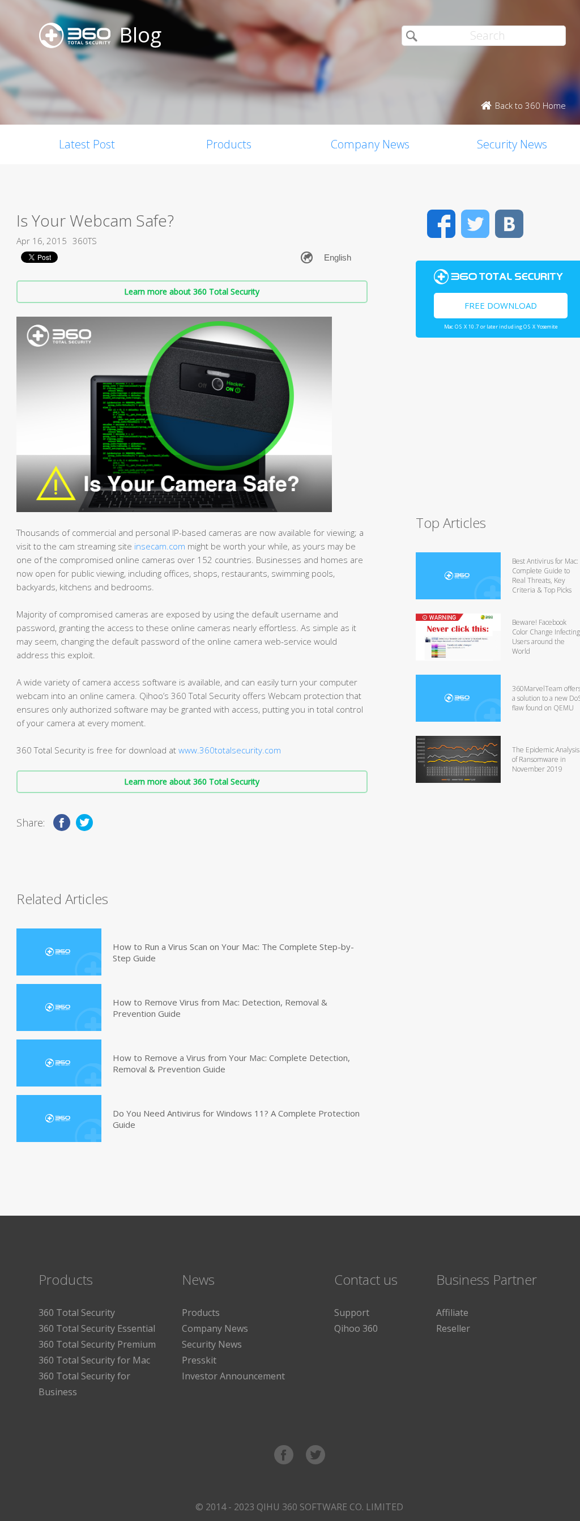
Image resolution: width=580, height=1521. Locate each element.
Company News (370, 144)
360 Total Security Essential (97, 1328)
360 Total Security (77, 1312)
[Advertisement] (498, 431)
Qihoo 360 (356, 1328)
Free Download (500, 305)
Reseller (453, 1328)
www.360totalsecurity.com (229, 750)
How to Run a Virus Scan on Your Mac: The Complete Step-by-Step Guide (233, 952)
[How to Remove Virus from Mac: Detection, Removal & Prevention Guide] (58, 1007)
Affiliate (452, 1312)
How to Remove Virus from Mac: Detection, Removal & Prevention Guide (220, 1007)
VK (509, 224)
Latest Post (87, 144)
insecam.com (159, 546)
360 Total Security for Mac (94, 1360)
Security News (212, 1344)
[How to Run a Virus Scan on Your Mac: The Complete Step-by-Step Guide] (58, 951)
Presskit (199, 1360)
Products (228, 144)
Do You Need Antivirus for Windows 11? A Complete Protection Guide (236, 1118)
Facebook (441, 224)
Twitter (475, 224)
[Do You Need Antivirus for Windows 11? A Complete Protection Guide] (58, 1118)
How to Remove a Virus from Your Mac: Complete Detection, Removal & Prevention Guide (231, 1063)
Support (351, 1312)
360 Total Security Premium (97, 1344)
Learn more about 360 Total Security (191, 291)
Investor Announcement (233, 1376)
